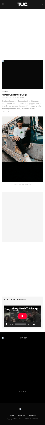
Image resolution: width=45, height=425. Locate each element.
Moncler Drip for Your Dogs (14, 94)
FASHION (5, 91)
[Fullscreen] (38, 324)
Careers (32, 415)
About (12, 415)
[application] (22, 316)
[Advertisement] (22, 32)
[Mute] (34, 324)
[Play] (7, 324)
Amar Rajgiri (6, 98)
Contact (22, 415)
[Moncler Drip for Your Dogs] (22, 74)
